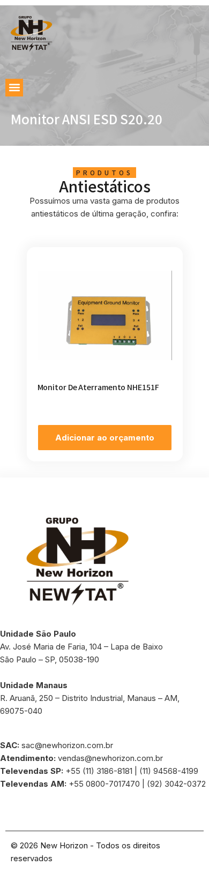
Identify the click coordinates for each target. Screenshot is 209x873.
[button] (14, 87)
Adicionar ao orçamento (104, 437)
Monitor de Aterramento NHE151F (98, 387)
